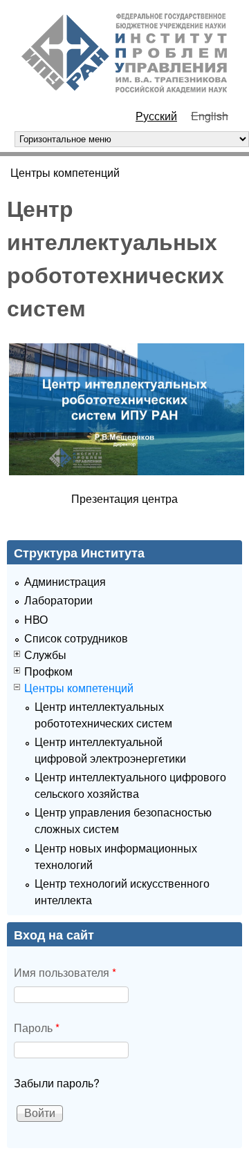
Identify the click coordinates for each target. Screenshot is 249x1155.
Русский (156, 116)
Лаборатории (58, 600)
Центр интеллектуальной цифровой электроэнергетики (110, 750)
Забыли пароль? (57, 1083)
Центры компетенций (65, 172)
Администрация (65, 581)
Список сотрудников (76, 638)
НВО (36, 619)
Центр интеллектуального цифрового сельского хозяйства (130, 785)
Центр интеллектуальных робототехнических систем (103, 714)
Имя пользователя (65, 972)
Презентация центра (124, 498)
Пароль (36, 1027)
